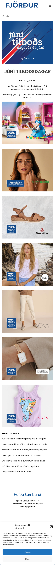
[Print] (9, 16)
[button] (51, 526)
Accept (27, 552)
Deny (27, 559)
